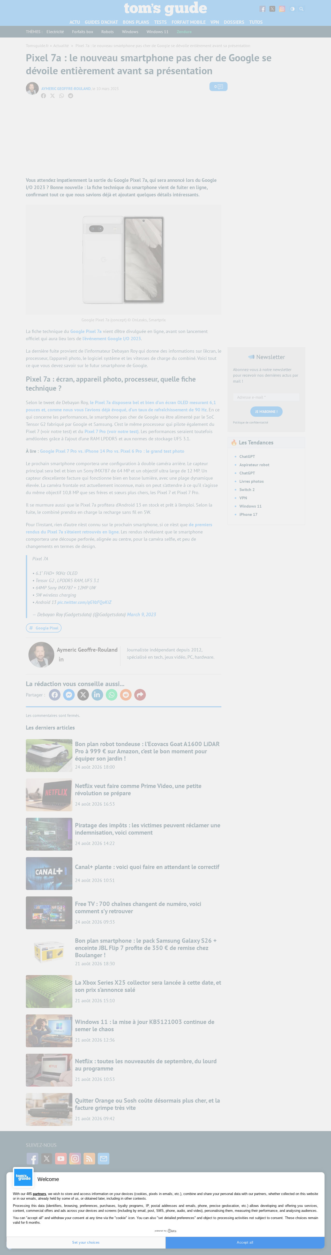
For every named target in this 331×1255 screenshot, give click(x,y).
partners (39, 1194)
